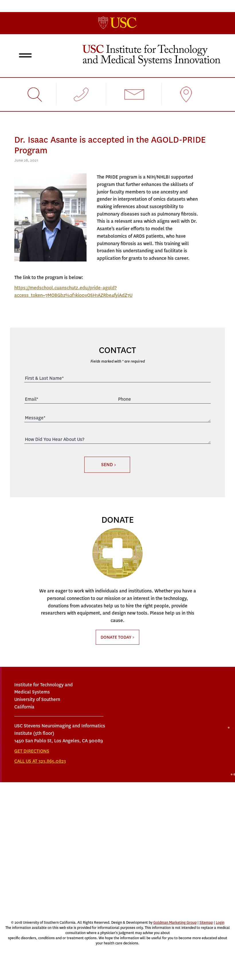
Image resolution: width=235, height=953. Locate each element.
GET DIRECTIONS (31, 751)
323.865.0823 (52, 761)
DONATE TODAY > (117, 637)
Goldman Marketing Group (175, 922)
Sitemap (206, 922)
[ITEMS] (151, 55)
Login (220, 922)
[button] (24, 56)
